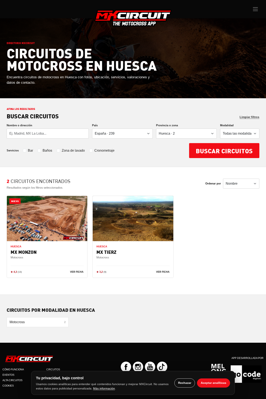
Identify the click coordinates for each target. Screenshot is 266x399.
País (95, 125)
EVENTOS (8, 374)
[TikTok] (162, 367)
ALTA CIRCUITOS (12, 380)
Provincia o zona (167, 125)
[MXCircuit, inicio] (133, 18)
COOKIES (8, 385)
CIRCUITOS (53, 369)
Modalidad (227, 125)
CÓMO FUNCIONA (13, 369)
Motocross (38, 322)
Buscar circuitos (224, 150)
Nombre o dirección (19, 125)
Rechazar (184, 382)
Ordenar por (213, 183)
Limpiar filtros (249, 117)
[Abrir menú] (255, 9)
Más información (104, 388)
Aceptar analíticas (213, 382)
